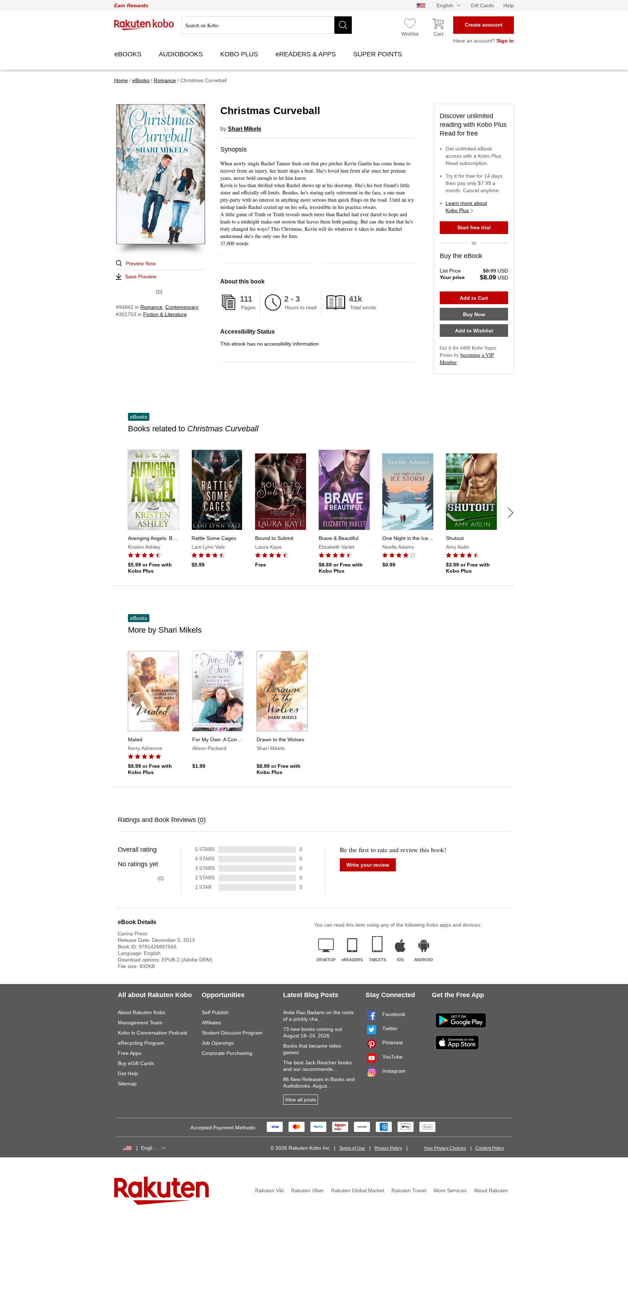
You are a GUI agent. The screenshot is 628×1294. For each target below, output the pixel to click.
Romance (151, 307)
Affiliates (211, 1022)
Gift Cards (482, 5)
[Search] (343, 25)
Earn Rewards (131, 5)
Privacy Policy (388, 1148)
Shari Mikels (244, 129)
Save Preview (140, 276)
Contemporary (181, 307)
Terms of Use (352, 1148)
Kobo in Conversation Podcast (152, 1033)
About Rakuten (491, 1190)
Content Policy (489, 1148)
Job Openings (218, 1043)
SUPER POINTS (378, 54)
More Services (450, 1190)
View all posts (300, 1099)
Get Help (128, 1073)
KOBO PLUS (240, 54)
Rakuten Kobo (144, 24)
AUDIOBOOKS (182, 54)
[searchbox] (266, 25)
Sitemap (127, 1084)
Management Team (140, 1022)
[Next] (510, 512)
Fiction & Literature (165, 314)
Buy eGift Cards (136, 1063)
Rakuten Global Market (357, 1190)
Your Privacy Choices (445, 1148)
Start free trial (474, 227)
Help (508, 5)
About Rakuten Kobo (141, 1012)
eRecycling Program (141, 1043)
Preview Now (141, 263)
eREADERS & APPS (306, 54)
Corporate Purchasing (227, 1053)
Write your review (367, 865)
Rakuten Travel (408, 1190)
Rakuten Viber (307, 1190)
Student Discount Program (232, 1033)
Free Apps (129, 1053)
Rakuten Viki (269, 1190)
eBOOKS (128, 54)
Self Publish (215, 1012)
